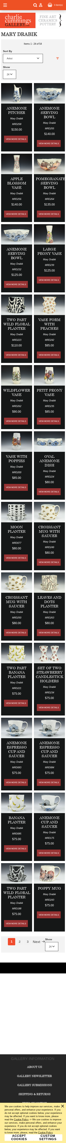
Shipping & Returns (34, 1094)
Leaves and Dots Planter (49, 601)
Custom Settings (47, 1137)
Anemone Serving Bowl (49, 112)
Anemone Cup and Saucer (49, 822)
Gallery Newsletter (34, 1076)
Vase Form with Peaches (49, 324)
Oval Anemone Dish (49, 460)
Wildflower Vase (16, 392)
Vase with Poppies (16, 458)
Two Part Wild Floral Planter (16, 324)
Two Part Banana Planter (16, 672)
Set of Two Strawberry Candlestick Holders (49, 674)
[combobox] (23, 58)
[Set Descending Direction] (57, 58)
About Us (34, 1066)
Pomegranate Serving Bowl (50, 183)
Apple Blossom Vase (16, 183)
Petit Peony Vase (49, 392)
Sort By (7, 51)
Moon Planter (16, 529)
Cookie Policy (21, 1119)
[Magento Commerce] (32, 27)
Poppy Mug (49, 888)
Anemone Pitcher (17, 110)
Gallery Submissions (34, 1085)
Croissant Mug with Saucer (49, 531)
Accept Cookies (19, 1137)
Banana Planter (16, 820)
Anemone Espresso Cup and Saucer (17, 749)
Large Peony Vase (49, 251)
